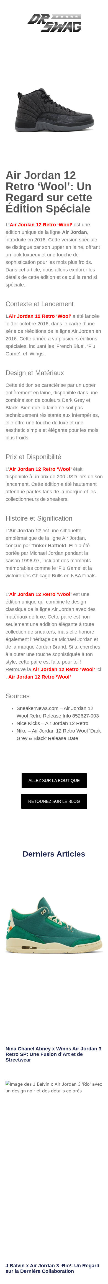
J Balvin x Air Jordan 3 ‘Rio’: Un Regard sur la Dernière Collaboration (52, 1268)
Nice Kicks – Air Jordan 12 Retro (52, 723)
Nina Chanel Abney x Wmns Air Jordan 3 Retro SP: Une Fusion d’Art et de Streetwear (53, 1054)
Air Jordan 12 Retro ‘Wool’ (41, 224)
